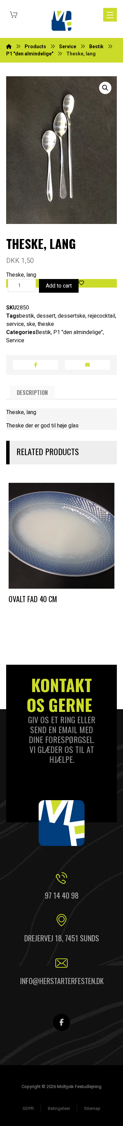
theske (46, 324)
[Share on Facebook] (35, 365)
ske (30, 324)
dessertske (71, 316)
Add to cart (59, 285)
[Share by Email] (87, 365)
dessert (46, 316)
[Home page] (9, 46)
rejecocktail (101, 316)
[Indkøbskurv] (13, 14)
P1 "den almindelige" (78, 332)
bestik (26, 316)
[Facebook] (61, 1022)
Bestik (43, 332)
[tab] (32, 392)
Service (15, 340)
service (15, 324)
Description (32, 392)
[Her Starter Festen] (61, 21)
